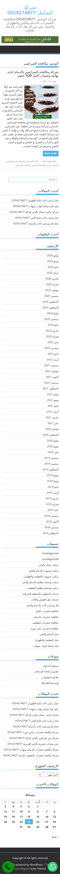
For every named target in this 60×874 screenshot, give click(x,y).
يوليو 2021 (52, 394)
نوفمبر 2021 (51, 371)
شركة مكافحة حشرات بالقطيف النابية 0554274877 (30, 755)
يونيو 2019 (52, 481)
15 (37, 816)
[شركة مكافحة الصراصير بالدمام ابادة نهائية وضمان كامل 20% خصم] (41, 86)
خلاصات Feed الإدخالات (46, 671)
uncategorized (50, 559)
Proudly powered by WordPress (24, 864)
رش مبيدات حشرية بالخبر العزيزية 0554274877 (33, 743)
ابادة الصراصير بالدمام (29, 161)
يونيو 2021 (52, 400)
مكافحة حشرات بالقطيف (45, 622)
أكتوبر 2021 (52, 376)
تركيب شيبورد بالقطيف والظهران (41, 576)
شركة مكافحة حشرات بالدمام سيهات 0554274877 (31, 749)
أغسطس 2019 (50, 469)
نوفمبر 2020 (51, 429)
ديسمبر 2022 (51, 348)
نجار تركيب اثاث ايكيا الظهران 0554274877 (35, 200)
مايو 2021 (53, 405)
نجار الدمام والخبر (49, 634)
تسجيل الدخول (50, 665)
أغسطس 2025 (50, 301)
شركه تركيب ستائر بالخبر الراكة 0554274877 (34, 212)
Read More (50, 153)
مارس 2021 (52, 417)
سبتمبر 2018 (51, 527)
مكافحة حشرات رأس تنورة (44, 628)
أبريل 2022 (52, 359)
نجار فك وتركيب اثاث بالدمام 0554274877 (35, 223)
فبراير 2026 (52, 284)
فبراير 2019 (52, 504)
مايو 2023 (53, 324)
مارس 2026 (52, 278)
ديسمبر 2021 (51, 365)
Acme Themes (38, 868)
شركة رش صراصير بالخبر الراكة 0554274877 (33, 738)
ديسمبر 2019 (51, 457)
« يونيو (55, 836)
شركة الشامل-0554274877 (30, 10)
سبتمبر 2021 (51, 382)
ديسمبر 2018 (51, 515)
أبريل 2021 (52, 411)
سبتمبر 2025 (51, 296)
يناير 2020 (53, 452)
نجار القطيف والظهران (46, 640)
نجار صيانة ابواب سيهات (45, 645)
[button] (53, 867)
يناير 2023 (53, 342)
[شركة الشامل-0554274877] (55, 49)
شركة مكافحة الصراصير (42, 165)
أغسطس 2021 (50, 388)
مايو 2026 (53, 267)
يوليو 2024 (52, 313)
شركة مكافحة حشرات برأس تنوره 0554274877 (33, 732)
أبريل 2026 (52, 272)
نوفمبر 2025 (51, 290)
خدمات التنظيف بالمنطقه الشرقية (40, 593)
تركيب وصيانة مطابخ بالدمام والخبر (40, 582)
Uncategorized (49, 161)
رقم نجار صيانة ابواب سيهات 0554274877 (35, 206)
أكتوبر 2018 (52, 521)
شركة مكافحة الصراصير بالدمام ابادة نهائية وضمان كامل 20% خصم (33, 74)
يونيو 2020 (52, 446)
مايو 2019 (53, 486)
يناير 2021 (53, 423)
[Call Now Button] (8, 867)
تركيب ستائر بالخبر (48, 564)
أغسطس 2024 (50, 307)
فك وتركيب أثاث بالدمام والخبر (42, 605)
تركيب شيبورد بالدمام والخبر (43, 570)
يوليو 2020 (52, 440)
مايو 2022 (53, 353)
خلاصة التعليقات (50, 677)
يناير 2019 (53, 510)
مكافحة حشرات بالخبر (46, 611)
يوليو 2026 (52, 255)
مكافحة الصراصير (23, 165)
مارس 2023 (52, 330)
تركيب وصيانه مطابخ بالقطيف (42, 588)
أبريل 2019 (52, 492)
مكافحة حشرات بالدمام (46, 616)
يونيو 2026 (52, 261)
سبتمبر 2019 (51, 463)
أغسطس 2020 (50, 434)
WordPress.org (50, 683)
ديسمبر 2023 (51, 319)
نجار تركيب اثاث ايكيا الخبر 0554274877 (36, 217)
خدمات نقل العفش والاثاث (44, 599)
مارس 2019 (52, 498)
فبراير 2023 (52, 336)
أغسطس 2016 (50, 533)
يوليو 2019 (52, 475)
